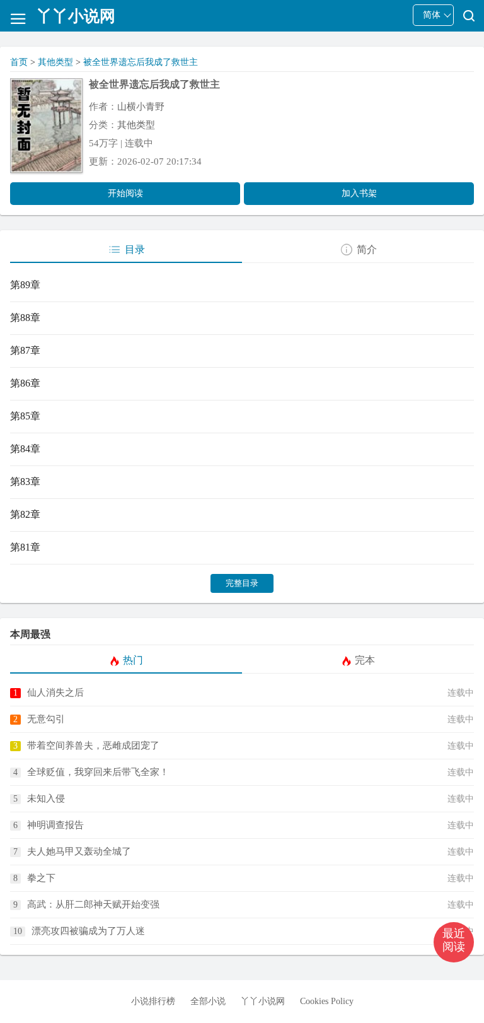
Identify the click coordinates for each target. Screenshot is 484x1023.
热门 (133, 660)
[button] (454, 942)
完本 (365, 660)
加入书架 (359, 193)
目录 (135, 249)
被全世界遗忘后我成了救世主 (140, 62)
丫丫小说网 (263, 1001)
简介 (367, 249)
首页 (19, 62)
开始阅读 (125, 193)
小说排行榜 (153, 1001)
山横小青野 (140, 107)
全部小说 (208, 1001)
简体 (432, 15)
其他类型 (55, 62)
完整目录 (242, 583)
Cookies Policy (327, 1001)
